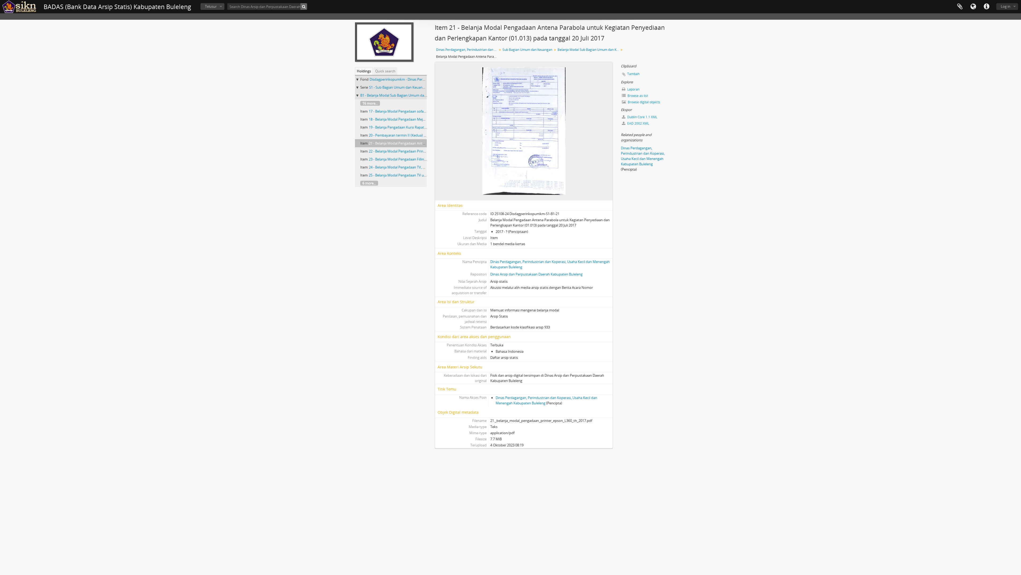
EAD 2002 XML (637, 123)
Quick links (986, 6)
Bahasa (973, 6)
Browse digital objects (643, 102)
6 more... (369, 183)
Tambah (633, 74)
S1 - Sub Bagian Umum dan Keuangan (398, 87)
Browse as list (637, 95)
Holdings (364, 71)
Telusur (211, 6)
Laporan (632, 89)
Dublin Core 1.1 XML (641, 117)
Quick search (385, 71)
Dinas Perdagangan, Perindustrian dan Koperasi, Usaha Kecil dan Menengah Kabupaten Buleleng (467, 49)
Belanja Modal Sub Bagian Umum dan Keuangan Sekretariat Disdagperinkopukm (589, 49)
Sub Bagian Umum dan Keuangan (527, 49)
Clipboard (959, 6)
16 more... (370, 103)
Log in (1005, 6)
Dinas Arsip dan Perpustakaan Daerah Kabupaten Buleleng (536, 274)
